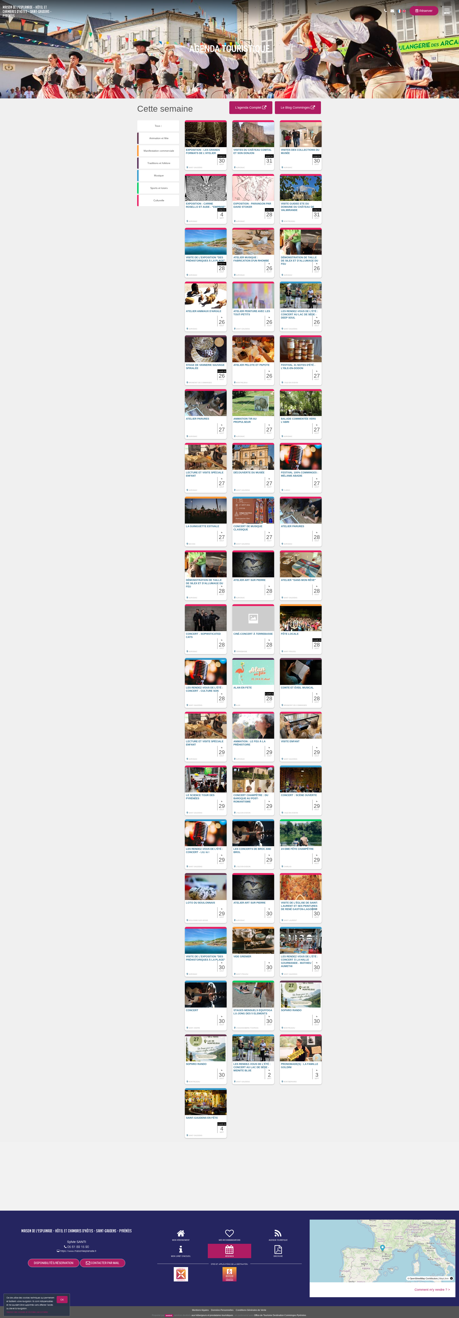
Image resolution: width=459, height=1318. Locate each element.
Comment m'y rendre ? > (432, 1289)
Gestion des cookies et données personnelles (27, 1312)
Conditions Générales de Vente (251, 1310)
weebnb (169, 1315)
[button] (206, 147)
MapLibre (444, 1278)
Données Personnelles (222, 1310)
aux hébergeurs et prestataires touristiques (212, 1315)
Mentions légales (200, 1310)
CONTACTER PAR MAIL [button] (104, 1263)
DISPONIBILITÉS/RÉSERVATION (53, 1263)
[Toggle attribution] (451, 1278)
